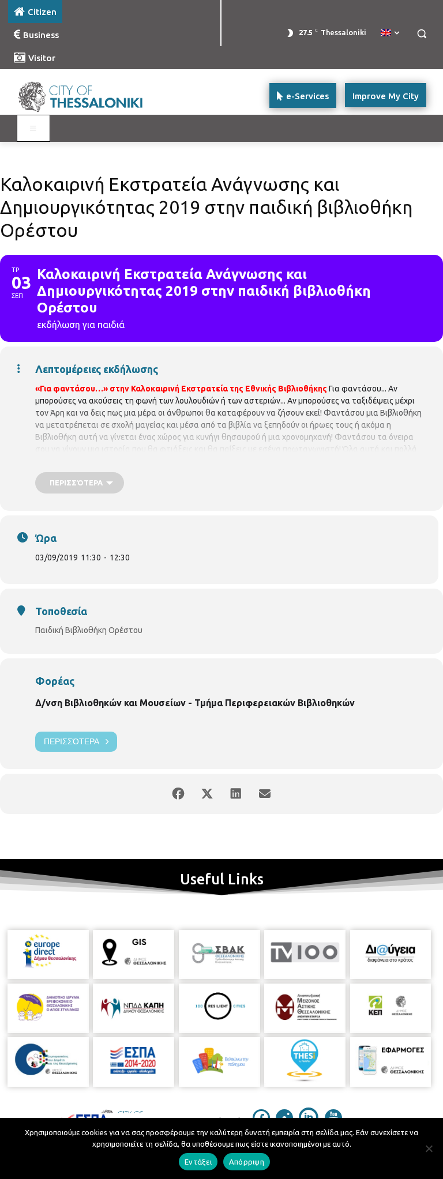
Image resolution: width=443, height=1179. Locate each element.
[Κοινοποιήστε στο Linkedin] (236, 793)
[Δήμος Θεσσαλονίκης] (86, 95)
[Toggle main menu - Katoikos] (33, 128)
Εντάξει (198, 1162)
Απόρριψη (246, 1162)
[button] (421, 33)
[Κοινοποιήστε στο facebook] (178, 793)
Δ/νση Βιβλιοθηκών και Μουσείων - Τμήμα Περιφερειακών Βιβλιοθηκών (195, 703)
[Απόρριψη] (428, 1148)
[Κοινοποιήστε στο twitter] (207, 793)
